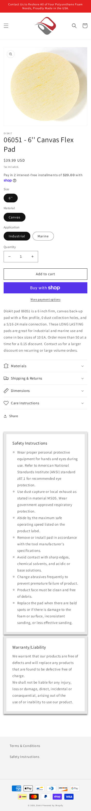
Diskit (39, 805)
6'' (11, 198)
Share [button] (13, 416)
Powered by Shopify (52, 805)
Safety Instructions (24, 756)
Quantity (10, 247)
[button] (6, 25)
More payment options (45, 299)
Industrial (17, 236)
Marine (43, 236)
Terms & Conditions (25, 746)
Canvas (14, 217)
